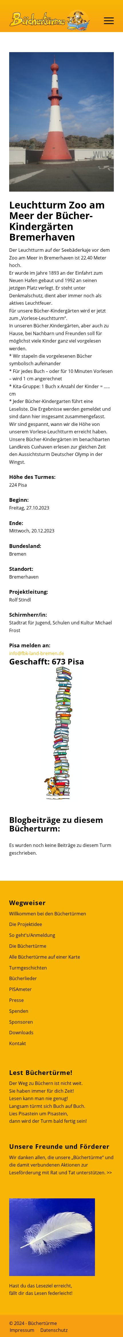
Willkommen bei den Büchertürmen (47, 914)
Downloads (21, 1032)
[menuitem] (22, 1330)
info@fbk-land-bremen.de (36, 653)
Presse (16, 1000)
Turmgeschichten (28, 968)
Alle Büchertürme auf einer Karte (44, 957)
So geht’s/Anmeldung (32, 935)
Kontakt (17, 1043)
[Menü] (106, 20)
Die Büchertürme (27, 946)
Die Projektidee (25, 924)
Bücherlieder (23, 978)
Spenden (18, 1011)
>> (109, 1172)
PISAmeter (20, 989)
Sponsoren (21, 1022)
